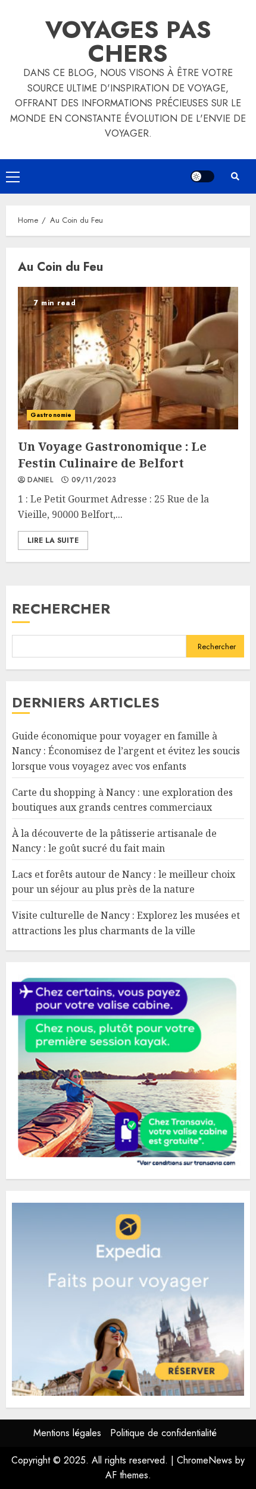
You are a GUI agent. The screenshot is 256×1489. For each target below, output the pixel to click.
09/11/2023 (94, 480)
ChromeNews (204, 1460)
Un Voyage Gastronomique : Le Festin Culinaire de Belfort (128, 358)
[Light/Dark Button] (202, 176)
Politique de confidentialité (163, 1433)
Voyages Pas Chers (128, 41)
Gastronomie (50, 414)
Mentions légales (67, 1433)
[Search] (235, 176)
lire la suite (53, 540)
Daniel (40, 480)
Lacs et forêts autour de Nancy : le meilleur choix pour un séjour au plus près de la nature (123, 882)
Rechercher (61, 608)
